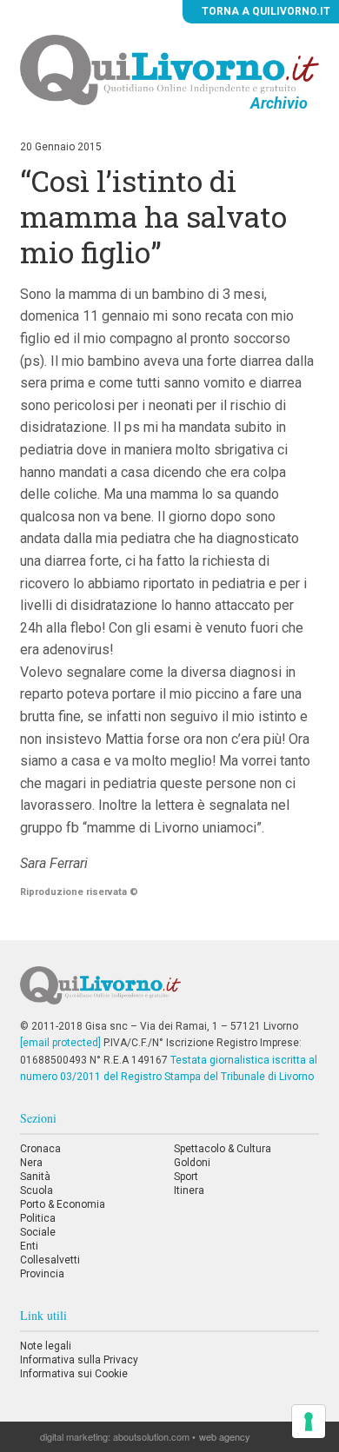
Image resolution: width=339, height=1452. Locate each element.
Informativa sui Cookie (74, 1374)
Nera (31, 1163)
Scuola (36, 1190)
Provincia (42, 1274)
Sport (186, 1176)
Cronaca (40, 1149)
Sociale (38, 1232)
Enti (29, 1246)
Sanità (35, 1176)
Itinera (189, 1190)
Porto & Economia (62, 1204)
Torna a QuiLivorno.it (264, 11)
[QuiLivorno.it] (169, 992)
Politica (38, 1218)
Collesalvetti (50, 1260)
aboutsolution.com (151, 1436)
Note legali (45, 1346)
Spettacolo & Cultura (222, 1149)
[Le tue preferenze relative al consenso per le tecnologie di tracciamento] (308, 1421)
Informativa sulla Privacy (79, 1360)
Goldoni (192, 1163)
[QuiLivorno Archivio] (169, 69)
